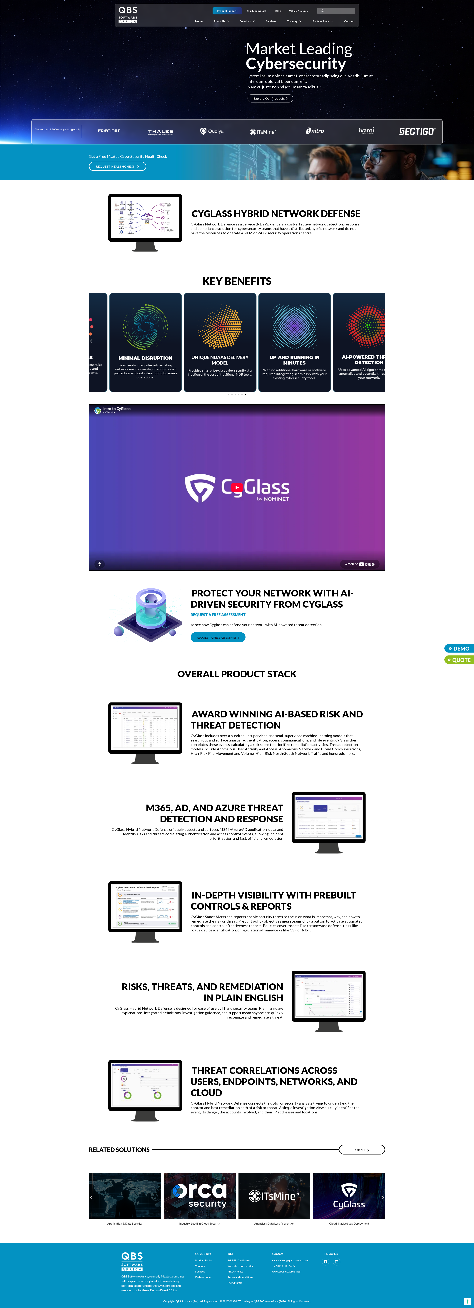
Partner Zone (321, 21)
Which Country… (299, 11)
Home (199, 21)
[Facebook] (325, 1261)
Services (271, 21)
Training (292, 21)
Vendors (245, 21)
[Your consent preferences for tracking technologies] (467, 1301)
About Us (219, 21)
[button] (221, 21)
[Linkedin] (336, 1261)
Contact (349, 21)
